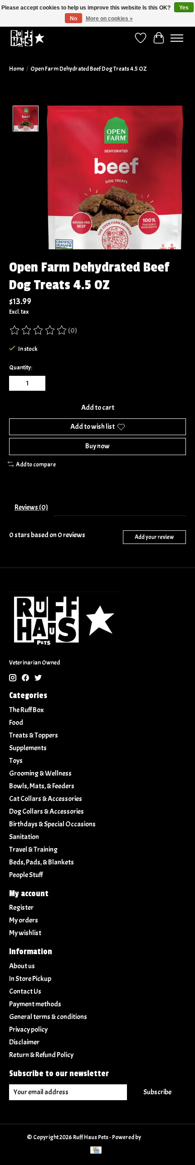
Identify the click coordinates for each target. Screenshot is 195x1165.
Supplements (28, 747)
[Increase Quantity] (37, 383)
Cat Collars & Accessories (45, 798)
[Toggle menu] (177, 38)
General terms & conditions (48, 1016)
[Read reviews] (38, 330)
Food (16, 722)
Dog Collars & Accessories (46, 811)
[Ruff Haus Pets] (27, 38)
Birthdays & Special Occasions (52, 824)
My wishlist (25, 932)
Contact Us (25, 991)
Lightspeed (155, 1137)
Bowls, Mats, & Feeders (41, 786)
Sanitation (24, 836)
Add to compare (36, 464)
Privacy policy (28, 1029)
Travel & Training (33, 849)
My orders (23, 920)
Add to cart (97, 407)
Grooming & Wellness (40, 773)
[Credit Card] (96, 1150)
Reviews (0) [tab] (31, 507)
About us (22, 966)
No (73, 18)
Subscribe (157, 1092)
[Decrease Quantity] (18, 383)
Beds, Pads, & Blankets (41, 862)
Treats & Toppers (33, 735)
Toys (16, 760)
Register (21, 907)
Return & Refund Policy (41, 1054)
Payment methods (35, 1004)
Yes (184, 8)
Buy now (97, 446)
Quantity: (20, 367)
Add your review (154, 537)
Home (16, 69)
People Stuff (26, 874)
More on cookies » (109, 18)
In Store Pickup (30, 978)
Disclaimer (24, 1042)
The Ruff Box (26, 709)
